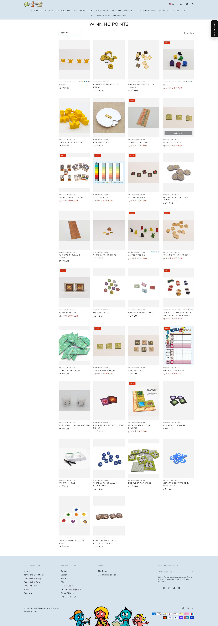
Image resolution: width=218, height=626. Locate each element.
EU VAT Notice (67, 593)
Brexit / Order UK (69, 597)
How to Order (67, 586)
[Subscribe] (193, 571)
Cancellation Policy (32, 578)
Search (64, 575)
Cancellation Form (32, 582)
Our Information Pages (108, 575)
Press (26, 589)
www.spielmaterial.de (37, 608)
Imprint (27, 571)
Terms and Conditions (34, 575)
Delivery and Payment (71, 589)
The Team (102, 571)
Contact (64, 571)
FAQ (63, 582)
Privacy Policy (30, 586)
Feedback (65, 578)
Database (28, 593)
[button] (181, 4)
